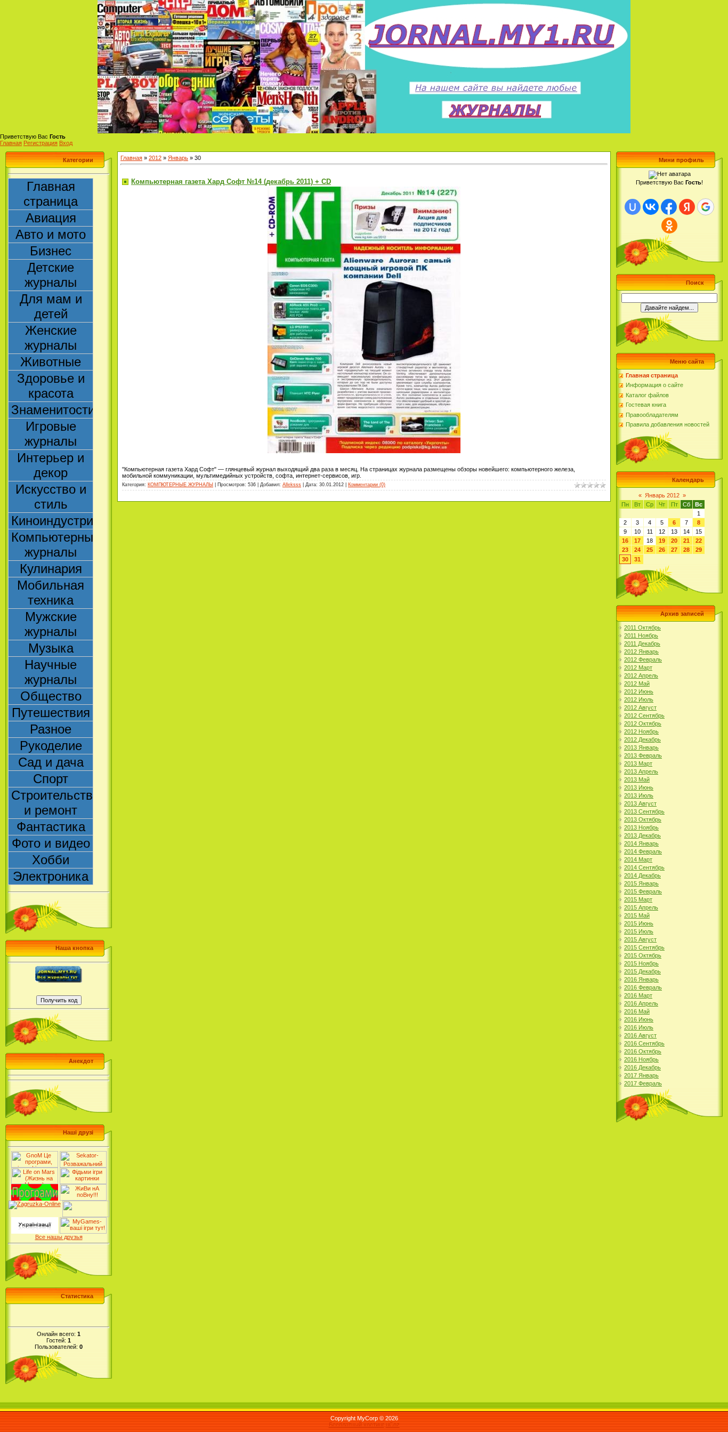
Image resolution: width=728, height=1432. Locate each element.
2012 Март (638, 667)
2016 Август (640, 1035)
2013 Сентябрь (644, 811)
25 (649, 549)
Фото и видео (51, 843)
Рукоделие (51, 745)
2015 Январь (641, 883)
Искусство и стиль (50, 496)
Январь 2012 (662, 495)
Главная (11, 143)
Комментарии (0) (366, 484)
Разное (50, 729)
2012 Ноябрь (641, 731)
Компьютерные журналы (52, 544)
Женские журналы (51, 337)
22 (698, 540)
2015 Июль (638, 931)
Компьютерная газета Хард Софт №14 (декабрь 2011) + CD (231, 182)
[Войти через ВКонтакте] (651, 207)
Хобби (50, 859)
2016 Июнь (638, 1019)
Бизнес (50, 251)
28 (686, 549)
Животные (50, 362)
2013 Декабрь (642, 835)
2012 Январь (641, 651)
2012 (155, 158)
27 (674, 549)
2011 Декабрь (642, 643)
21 (686, 540)
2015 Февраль (643, 891)
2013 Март (638, 763)
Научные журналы (51, 672)
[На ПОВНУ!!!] (83, 1187)
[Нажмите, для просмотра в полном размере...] (364, 190)
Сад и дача (51, 762)
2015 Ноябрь (641, 963)
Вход (65, 143)
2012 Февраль (643, 659)
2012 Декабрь (642, 739)
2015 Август (640, 939)
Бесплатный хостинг (356, 1424)
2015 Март (638, 899)
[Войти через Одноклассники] (669, 226)
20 (674, 540)
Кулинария (51, 568)
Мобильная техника (50, 592)
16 (625, 540)
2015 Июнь (638, 923)
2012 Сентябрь (644, 715)
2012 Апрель (641, 675)
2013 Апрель (641, 771)
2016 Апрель (641, 1003)
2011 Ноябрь (641, 635)
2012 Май (637, 683)
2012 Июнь (638, 691)
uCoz (393, 1424)
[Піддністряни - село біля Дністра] (85, 1204)
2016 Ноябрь (641, 1059)
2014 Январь (641, 843)
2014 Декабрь (642, 875)
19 (662, 540)
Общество (51, 696)
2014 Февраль (643, 851)
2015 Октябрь (642, 955)
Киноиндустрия (52, 520)
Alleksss (291, 484)
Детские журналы (51, 274)
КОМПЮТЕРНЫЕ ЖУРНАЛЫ (180, 484)
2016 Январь (641, 979)
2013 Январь (641, 747)
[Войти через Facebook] (669, 207)
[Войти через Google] (705, 206)
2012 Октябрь (642, 723)
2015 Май (637, 915)
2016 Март (638, 995)
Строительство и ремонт (52, 802)
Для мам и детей (51, 306)
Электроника (50, 876)
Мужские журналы (51, 624)
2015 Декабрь (642, 971)
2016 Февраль (643, 987)
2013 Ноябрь (641, 827)
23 (625, 549)
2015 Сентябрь (644, 947)
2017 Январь (641, 1075)
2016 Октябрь (642, 1051)
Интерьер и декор (50, 465)
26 (662, 549)
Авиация (51, 218)
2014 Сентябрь (644, 867)
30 (625, 559)
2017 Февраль (643, 1083)
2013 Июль (638, 795)
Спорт (50, 778)
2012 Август (640, 707)
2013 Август (640, 803)
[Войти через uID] (633, 207)
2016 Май (637, 1011)
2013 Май (637, 779)
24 (637, 549)
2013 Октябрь (642, 819)
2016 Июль (638, 1027)
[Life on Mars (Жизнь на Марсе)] (34, 1171)
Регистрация (40, 143)
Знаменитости (52, 410)
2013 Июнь (638, 787)
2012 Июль (638, 699)
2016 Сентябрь (644, 1043)
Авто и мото (50, 234)
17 (637, 540)
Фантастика (51, 826)
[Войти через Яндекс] (687, 207)
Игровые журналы (51, 433)
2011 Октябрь (642, 627)
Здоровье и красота (51, 385)
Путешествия (51, 712)
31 (637, 559)
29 (698, 549)
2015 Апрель (641, 907)
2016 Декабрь (642, 1067)
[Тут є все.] (83, 1171)
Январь (178, 158)
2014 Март (638, 859)
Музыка (51, 648)
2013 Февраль (643, 755)
